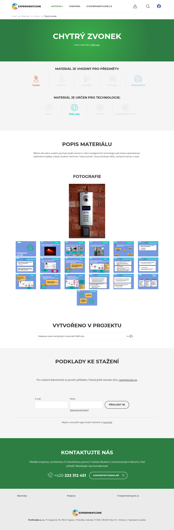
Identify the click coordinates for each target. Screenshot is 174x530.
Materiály (57, 6)
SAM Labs (95, 44)
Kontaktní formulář (106, 475)
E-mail (38, 398)
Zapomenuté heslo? (79, 410)
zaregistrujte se (128, 380)
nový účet (107, 422)
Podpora (74, 6)
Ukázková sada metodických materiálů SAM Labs (61, 336)
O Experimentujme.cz (99, 6)
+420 (70, 475)
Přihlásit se (117, 405)
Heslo (72, 398)
